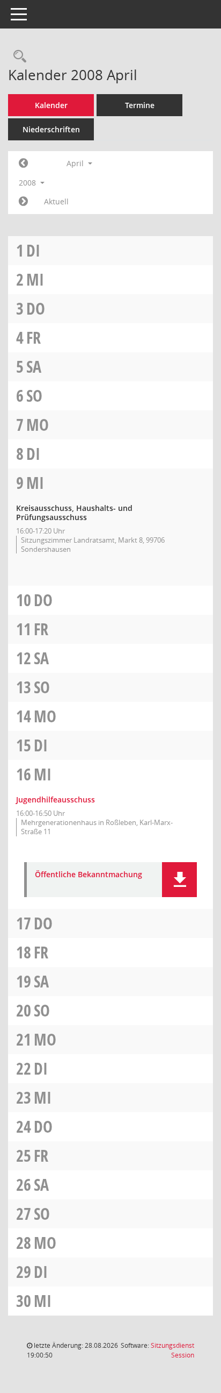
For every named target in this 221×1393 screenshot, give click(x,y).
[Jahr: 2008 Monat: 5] (23, 201)
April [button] (76, 163)
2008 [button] (28, 182)
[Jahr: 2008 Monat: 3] (23, 163)
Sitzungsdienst (172, 1350)
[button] (179, 879)
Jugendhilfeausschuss (55, 799)
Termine (139, 105)
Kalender (51, 105)
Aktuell (56, 201)
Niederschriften (51, 129)
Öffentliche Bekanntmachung (88, 874)
